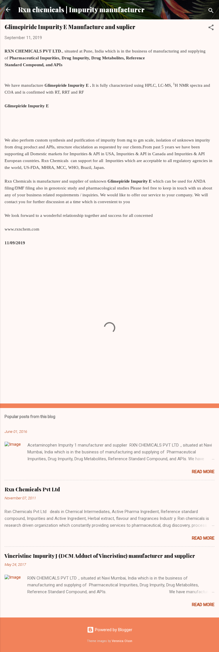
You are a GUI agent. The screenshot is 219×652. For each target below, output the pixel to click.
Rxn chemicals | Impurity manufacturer (81, 9)
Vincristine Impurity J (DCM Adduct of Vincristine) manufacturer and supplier (100, 555)
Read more (203, 471)
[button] (211, 28)
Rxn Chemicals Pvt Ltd (32, 489)
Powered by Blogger (113, 629)
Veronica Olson (122, 641)
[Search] (211, 11)
